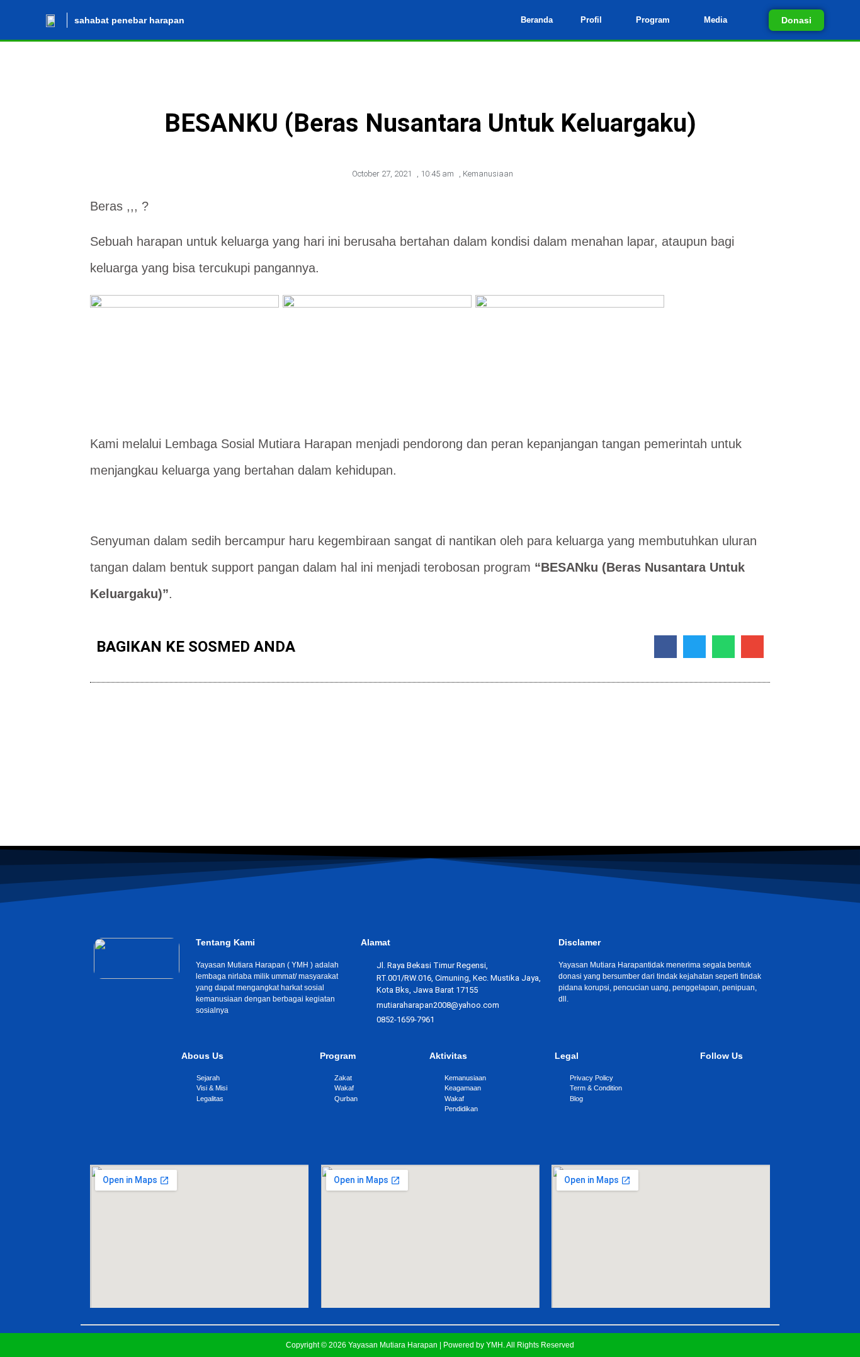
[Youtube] (743, 1079)
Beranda (537, 20)
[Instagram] (730, 1079)
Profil (591, 20)
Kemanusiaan (488, 173)
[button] (594, 19)
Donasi (796, 20)
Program (653, 20)
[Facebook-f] (717, 1079)
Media (715, 20)
